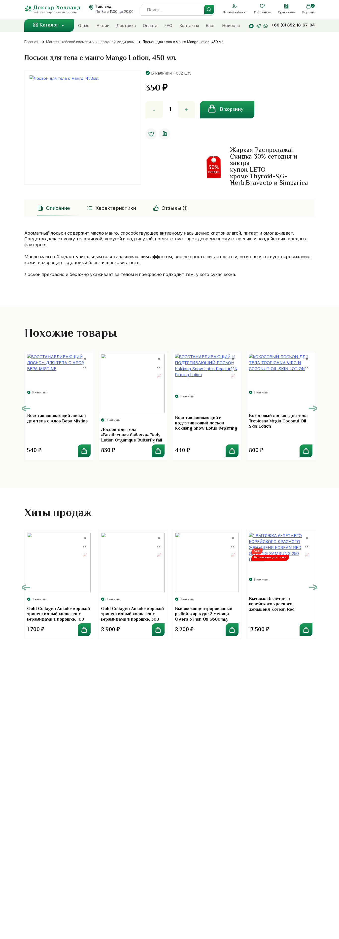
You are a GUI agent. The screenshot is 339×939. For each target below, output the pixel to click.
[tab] (54, 208)
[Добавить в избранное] (151, 133)
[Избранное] (262, 6)
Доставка (126, 25)
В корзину (231, 109)
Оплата (150, 25)
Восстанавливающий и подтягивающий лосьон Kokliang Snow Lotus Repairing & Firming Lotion (206, 426)
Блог (210, 25)
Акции (103, 25)
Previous (26, 408)
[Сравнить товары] (286, 6)
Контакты (189, 25)
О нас (83, 25)
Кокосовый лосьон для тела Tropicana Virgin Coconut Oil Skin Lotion (278, 421)
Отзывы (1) (175, 208)
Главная (31, 42)
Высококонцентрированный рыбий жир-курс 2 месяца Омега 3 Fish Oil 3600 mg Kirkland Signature (203, 617)
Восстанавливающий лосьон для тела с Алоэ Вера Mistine (57, 419)
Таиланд (103, 6)
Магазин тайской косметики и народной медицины (90, 42)
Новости (231, 25)
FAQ (168, 25)
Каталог (49, 25)
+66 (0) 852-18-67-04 (293, 25)
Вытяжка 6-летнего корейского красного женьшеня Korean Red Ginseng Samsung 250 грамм (278, 607)
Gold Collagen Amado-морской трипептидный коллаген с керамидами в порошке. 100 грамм (58, 617)
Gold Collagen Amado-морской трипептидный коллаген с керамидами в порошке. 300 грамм (132, 617)
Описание (58, 208)
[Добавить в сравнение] (164, 133)
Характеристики (116, 208)
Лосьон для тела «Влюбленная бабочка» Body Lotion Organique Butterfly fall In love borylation (131, 437)
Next (313, 408)
